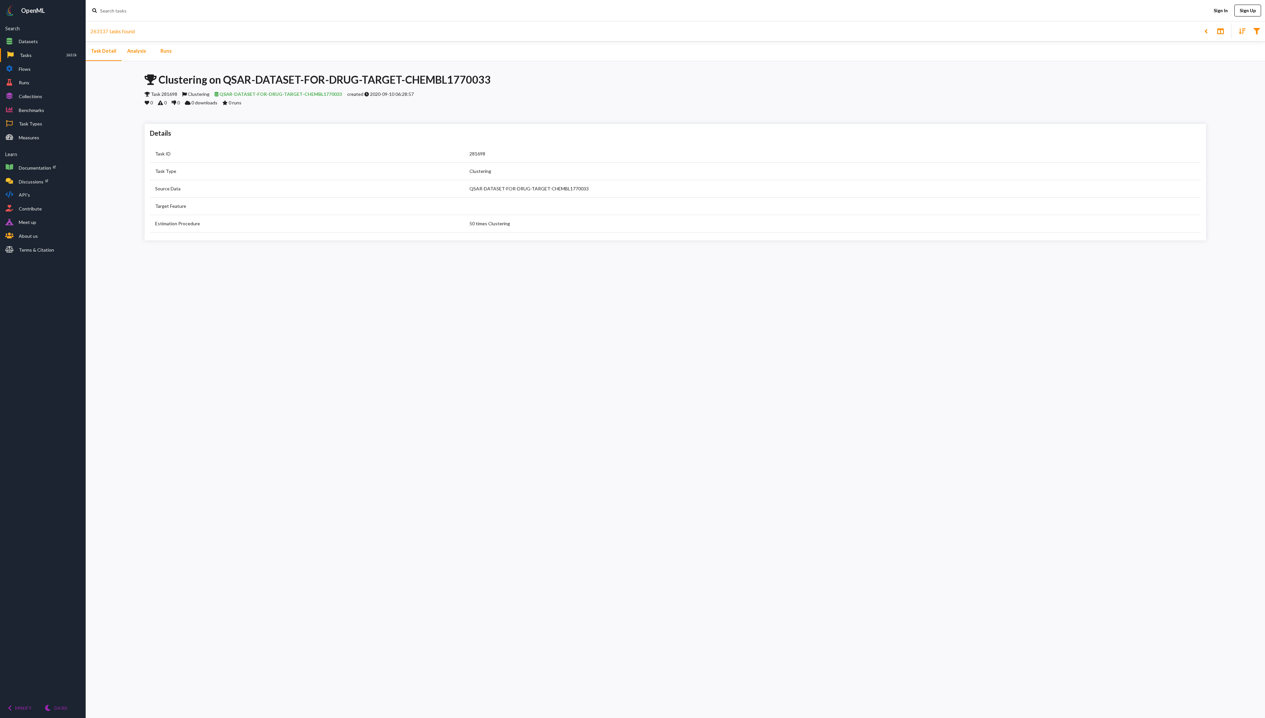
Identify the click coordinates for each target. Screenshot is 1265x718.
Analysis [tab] (136, 51)
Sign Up (1248, 10)
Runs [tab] (166, 51)
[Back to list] (1205, 31)
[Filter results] (1256, 31)
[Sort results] (1240, 31)
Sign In (1221, 10)
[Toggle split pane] (1220, 31)
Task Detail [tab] (103, 51)
